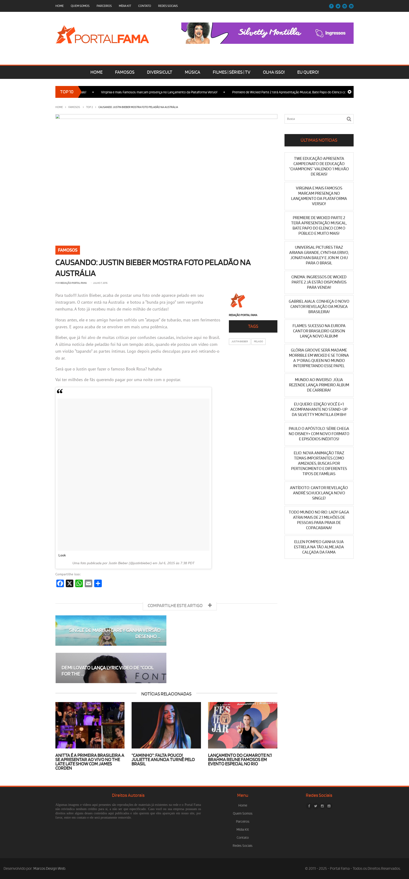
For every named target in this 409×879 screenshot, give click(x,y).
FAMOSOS (124, 72)
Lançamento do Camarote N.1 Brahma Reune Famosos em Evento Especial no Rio (240, 759)
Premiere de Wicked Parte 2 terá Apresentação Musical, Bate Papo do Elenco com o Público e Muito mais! (291, 92)
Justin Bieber (239, 341)
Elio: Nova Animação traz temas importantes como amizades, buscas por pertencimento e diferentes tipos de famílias (319, 463)
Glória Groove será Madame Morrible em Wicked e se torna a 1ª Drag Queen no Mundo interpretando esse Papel (319, 358)
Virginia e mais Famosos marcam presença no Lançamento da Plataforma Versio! (142, 92)
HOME (96, 72)
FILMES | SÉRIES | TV (231, 72)
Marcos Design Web (49, 868)
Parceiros (104, 6)
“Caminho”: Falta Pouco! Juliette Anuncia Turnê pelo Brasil (163, 759)
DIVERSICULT (159, 72)
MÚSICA (192, 72)
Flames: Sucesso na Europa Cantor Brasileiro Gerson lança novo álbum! (319, 331)
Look (62, 555)
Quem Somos (80, 6)
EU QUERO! (308, 72)
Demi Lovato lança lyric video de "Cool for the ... (107, 671)
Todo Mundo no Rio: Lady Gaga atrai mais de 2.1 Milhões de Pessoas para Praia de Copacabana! (319, 520)
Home (59, 6)
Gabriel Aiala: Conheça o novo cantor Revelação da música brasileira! (319, 306)
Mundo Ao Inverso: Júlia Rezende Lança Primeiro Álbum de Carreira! (319, 385)
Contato (144, 6)
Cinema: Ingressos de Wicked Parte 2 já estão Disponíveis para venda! (319, 282)
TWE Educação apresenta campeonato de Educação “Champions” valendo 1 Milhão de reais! (319, 166)
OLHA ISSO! (274, 72)
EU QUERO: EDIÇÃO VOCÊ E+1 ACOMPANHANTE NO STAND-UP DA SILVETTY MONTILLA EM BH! (318, 409)
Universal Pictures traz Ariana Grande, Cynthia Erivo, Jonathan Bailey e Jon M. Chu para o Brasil (319, 255)
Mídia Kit (125, 6)
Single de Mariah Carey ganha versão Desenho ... (114, 633)
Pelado (258, 341)
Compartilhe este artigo (175, 605)
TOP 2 (89, 107)
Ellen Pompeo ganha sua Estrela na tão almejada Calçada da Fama (319, 547)
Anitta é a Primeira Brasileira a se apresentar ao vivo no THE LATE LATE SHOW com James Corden (89, 761)
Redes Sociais (168, 6)
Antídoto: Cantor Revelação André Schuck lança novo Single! (319, 493)
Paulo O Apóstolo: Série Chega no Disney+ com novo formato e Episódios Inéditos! (319, 433)
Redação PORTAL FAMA (73, 283)
